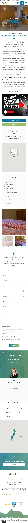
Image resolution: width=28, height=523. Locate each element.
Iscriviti (14, 464)
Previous (4, 221)
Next (23, 221)
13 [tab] (21, 246)
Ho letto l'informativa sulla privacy (11, 336)
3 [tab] (5, 246)
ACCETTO (4, 521)
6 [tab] (10, 246)
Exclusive (7, 412)
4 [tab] (6, 246)
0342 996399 (14, 360)
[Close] (15, 150)
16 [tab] (11, 248)
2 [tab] (3, 246)
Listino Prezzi (14, 124)
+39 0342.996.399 (15, 481)
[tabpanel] (7, 241)
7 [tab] (11, 246)
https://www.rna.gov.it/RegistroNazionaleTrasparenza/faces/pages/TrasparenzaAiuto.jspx (14, 494)
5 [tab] (8, 246)
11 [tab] (18, 246)
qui (14, 519)
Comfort (14, 21)
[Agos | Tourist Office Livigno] (4, 3)
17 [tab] (13, 248)
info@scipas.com (15, 484)
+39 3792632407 (17, 482)
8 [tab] (13, 246)
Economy (7, 416)
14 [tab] (23, 246)
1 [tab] (1, 246)
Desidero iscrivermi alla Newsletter (12, 339)
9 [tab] (19, 398)
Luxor (7, 408)
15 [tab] (24, 246)
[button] (14, 156)
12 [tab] (19, 246)
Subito (17, 3)
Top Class (20, 408)
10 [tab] (16, 246)
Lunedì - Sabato (14, 363)
